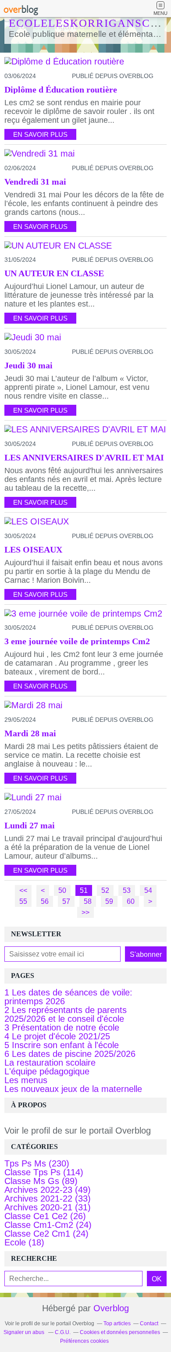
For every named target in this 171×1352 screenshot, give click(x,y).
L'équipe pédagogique (46, 1071)
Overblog (111, 1308)
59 (109, 901)
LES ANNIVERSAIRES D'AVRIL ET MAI (84, 457)
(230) (36, 1163)
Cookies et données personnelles (120, 1332)
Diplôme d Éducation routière (60, 89)
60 (131, 901)
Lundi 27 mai (29, 825)
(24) (48, 1225)
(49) (47, 1190)
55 (23, 901)
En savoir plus (40, 134)
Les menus (25, 1080)
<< (23, 890)
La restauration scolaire (50, 1062)
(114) (43, 1172)
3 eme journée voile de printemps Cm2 (77, 641)
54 (148, 890)
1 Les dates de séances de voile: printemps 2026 (68, 997)
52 (105, 890)
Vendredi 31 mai (35, 181)
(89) (41, 1181)
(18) (24, 1242)
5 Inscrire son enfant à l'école (61, 1045)
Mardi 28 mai (30, 733)
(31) (47, 1207)
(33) (47, 1198)
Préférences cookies (84, 1341)
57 (66, 901)
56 (45, 901)
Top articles (117, 1323)
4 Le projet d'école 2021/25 (57, 1036)
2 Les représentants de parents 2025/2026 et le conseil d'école (65, 1014)
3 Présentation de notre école (61, 1027)
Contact (149, 1323)
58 (88, 901)
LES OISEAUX (33, 549)
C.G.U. (63, 1332)
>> (85, 912)
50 (62, 890)
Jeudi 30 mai (28, 365)
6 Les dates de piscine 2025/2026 (69, 1054)
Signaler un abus (25, 1332)
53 (127, 890)
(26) (45, 1216)
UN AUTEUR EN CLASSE (54, 273)
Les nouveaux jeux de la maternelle (73, 1089)
